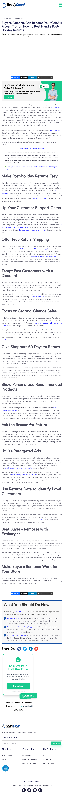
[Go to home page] (13, 5)
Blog (45, 755)
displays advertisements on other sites (18, 468)
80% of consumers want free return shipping (33, 249)
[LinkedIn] (40, 790)
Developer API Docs (29, 759)
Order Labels (7, 755)
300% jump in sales (39, 198)
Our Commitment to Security (43, 785)
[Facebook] (24, 790)
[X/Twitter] (29, 790)
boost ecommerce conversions (13, 340)
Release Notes (48, 763)
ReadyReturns (56, 581)
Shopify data (55, 107)
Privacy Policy (28, 785)
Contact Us (47, 759)
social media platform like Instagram (24, 475)
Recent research (56, 130)
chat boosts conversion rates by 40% (31, 230)
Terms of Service (17, 785)
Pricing (4, 759)
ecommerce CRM (37, 297)
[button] (19, 649)
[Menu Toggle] (60, 5)
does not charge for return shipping (44, 256)
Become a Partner (29, 763)
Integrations (27, 755)
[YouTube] (35, 790)
